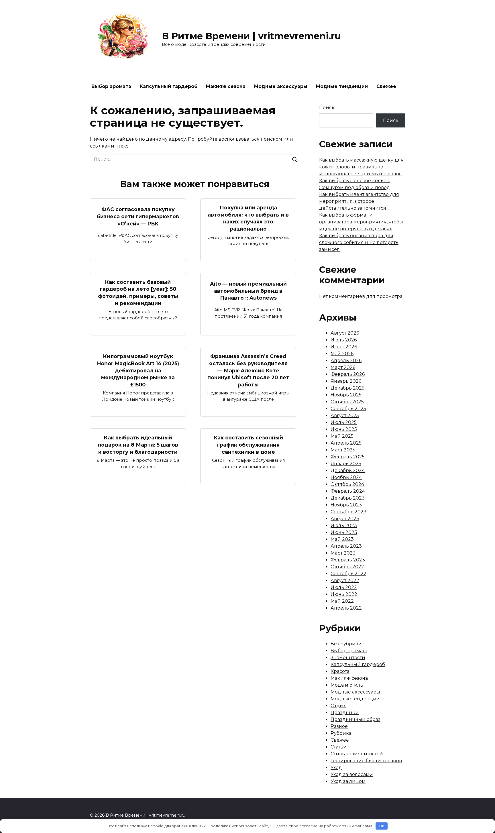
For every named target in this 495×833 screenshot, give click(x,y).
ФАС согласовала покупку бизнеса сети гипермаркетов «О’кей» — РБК (138, 216)
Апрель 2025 (346, 443)
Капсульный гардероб (168, 86)
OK (382, 826)
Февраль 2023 (348, 560)
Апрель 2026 (346, 360)
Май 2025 (342, 436)
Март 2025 (343, 450)
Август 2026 (345, 333)
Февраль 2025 (348, 456)
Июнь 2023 (344, 532)
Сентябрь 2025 (348, 408)
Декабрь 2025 (347, 388)
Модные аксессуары (280, 86)
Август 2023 (345, 518)
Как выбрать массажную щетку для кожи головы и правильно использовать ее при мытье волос (361, 166)
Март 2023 (343, 553)
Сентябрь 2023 (348, 511)
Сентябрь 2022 (348, 573)
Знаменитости (348, 657)
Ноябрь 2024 (346, 477)
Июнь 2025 (344, 429)
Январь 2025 (346, 463)
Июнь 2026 (344, 346)
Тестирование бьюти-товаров (366, 760)
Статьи (339, 747)
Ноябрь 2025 (346, 395)
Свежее (386, 86)
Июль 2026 (344, 340)
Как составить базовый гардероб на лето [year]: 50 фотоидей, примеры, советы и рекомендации (138, 292)
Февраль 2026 (348, 374)
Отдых (338, 705)
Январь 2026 (346, 381)
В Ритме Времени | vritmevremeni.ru (251, 36)
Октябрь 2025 (347, 401)
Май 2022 (342, 601)
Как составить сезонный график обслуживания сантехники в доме (248, 445)
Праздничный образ (355, 719)
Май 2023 (342, 539)
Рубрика (341, 733)
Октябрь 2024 (347, 484)
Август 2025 (345, 415)
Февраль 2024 (348, 491)
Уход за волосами (352, 774)
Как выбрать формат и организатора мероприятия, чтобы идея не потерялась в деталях (361, 221)
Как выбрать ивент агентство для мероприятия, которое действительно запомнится (359, 201)
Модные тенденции (342, 86)
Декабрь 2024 (348, 470)
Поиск (327, 107)
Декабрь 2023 (348, 498)
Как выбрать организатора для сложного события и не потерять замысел (358, 242)
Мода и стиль (347, 685)
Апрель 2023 (346, 546)
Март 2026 (343, 367)
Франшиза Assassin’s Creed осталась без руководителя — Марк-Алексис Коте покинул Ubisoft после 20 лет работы (248, 370)
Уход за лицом (348, 781)
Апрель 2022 (346, 608)
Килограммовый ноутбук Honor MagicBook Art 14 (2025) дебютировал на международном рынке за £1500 (138, 370)
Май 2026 (342, 353)
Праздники (345, 712)
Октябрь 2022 (347, 566)
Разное (339, 726)
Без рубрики (346, 644)
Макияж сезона (225, 86)
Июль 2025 (344, 422)
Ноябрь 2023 (346, 505)
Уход (336, 767)
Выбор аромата (111, 86)
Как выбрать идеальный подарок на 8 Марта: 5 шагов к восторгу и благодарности (138, 445)
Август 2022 (345, 580)
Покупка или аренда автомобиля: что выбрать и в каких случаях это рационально (248, 218)
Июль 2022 (344, 587)
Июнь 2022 (344, 594)
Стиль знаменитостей (357, 754)
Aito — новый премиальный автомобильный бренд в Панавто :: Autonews (248, 291)
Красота (340, 671)
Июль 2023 (344, 525)
